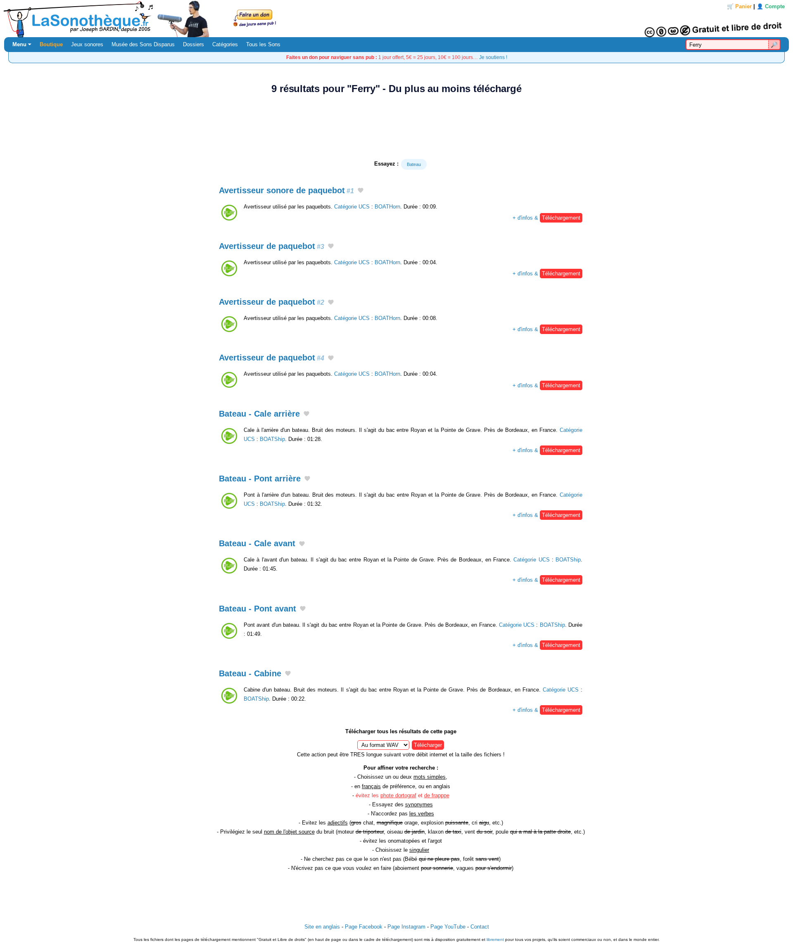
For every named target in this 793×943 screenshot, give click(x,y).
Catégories (225, 44)
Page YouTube (447, 927)
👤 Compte (771, 6)
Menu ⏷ (21, 44)
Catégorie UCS (352, 207)
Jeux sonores (87, 44)
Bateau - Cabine (250, 673)
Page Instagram (406, 927)
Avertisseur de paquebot (271, 246)
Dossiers (193, 44)
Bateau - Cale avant (257, 543)
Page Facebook (363, 927)
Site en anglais (322, 927)
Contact (479, 927)
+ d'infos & (546, 218)
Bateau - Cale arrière (259, 413)
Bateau (414, 164)
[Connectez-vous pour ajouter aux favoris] (360, 191)
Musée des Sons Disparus (143, 44)
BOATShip (272, 439)
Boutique (51, 44)
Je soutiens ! (493, 57)
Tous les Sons (263, 44)
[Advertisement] (396, 126)
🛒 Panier (739, 6)
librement (495, 939)
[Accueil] (396, 18)
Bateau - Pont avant (257, 608)
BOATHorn (387, 207)
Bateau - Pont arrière (260, 478)
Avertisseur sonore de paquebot (286, 190)
